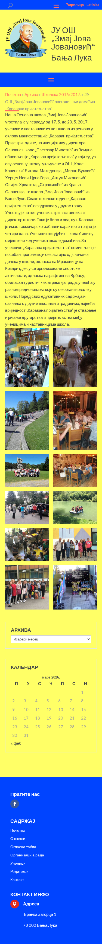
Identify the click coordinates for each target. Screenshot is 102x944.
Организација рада (27, 855)
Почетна (17, 830)
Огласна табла (23, 847)
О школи (17, 839)
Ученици (18, 863)
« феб (16, 743)
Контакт (17, 880)
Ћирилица (75, 4)
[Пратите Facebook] (14, 803)
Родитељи (19, 872)
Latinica (92, 4)
